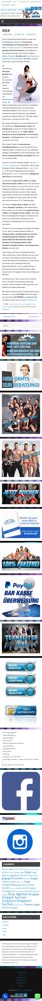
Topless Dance (34, 168)
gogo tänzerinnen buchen (17, 304)
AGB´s (15, 1)
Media (13, 5)
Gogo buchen (33, 875)
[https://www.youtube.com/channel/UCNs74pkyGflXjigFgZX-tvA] (39, 8)
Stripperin (9, 901)
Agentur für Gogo (16, 869)
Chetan (15, 1000)
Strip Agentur (18, 894)
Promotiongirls (20, 891)
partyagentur (8, 891)
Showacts (11, 56)
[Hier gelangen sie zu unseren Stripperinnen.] (21, 433)
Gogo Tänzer (20, 882)
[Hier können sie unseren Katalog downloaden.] (21, 538)
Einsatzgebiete (35, 1)
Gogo (28, 872)
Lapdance (18, 888)
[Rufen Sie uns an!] (5, 996)
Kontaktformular (31, 300)
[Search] (37, 326)
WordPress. (30, 990)
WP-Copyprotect (24, 1000)
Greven (12, 888)
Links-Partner (6, 1)
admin (10, 34)
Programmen (16, 174)
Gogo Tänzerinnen (32, 56)
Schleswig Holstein (9, 317)
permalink (5, 309)
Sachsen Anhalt (34, 317)
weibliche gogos (10, 907)
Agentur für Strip (28, 869)
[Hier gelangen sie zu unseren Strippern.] (21, 476)
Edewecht (5, 922)
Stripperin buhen (19, 905)
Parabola (20, 990)
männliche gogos (7, 307)
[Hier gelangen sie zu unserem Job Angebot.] (21, 653)
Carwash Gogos (19, 872)
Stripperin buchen (16, 902)
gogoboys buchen (19, 875)
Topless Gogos (32, 904)
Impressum (5, 5)
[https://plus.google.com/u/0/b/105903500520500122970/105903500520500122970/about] (36, 8)
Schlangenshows (14, 165)
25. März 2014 (19, 34)
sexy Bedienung (30, 891)
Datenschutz (23, 1)
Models (4, 56)
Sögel (4, 935)
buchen (5, 872)
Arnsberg (36, 869)
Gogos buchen (9, 881)
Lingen (4, 932)
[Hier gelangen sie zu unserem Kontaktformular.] (21, 387)
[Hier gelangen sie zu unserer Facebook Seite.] (21, 810)
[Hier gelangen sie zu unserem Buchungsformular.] (21, 504)
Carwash (11, 872)
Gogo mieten (31, 34)
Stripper (33, 894)
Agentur (5, 869)
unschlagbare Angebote (13, 47)
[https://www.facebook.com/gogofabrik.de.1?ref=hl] (32, 8)
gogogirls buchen (31, 304)
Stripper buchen (14, 897)
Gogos (34, 878)
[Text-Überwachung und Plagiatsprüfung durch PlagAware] (8, 820)
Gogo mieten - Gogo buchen (18, 9)
